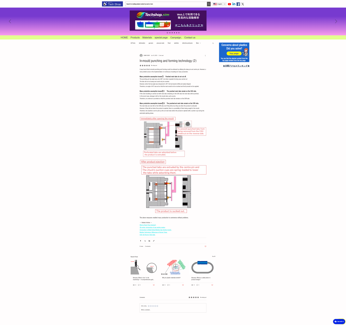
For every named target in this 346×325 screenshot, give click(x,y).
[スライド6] (167, 32)
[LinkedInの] (234, 4)
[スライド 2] (174, 32)
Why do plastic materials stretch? (171, 278)
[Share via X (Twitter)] (145, 241)
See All (213, 256)
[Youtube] (229, 4)
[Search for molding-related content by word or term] (209, 4)
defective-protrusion (187, 43)
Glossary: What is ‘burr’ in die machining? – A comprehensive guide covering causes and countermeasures (143, 279)
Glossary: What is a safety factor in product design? (200, 279)
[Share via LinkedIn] (149, 241)
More (197, 43)
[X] (242, 4)
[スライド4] (178, 32)
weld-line (176, 43)
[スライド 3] (176, 32)
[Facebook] (238, 4)
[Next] (336, 21)
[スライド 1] (172, 32)
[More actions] (205, 55)
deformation (142, 43)
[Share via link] (154, 241)
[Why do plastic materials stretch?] (173, 267)
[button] (161, 37)
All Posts (133, 43)
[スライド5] (169, 32)
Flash (169, 43)
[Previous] (10, 21)
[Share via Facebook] (140, 241)
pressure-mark (160, 43)
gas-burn (151, 43)
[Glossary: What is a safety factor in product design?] (202, 267)
